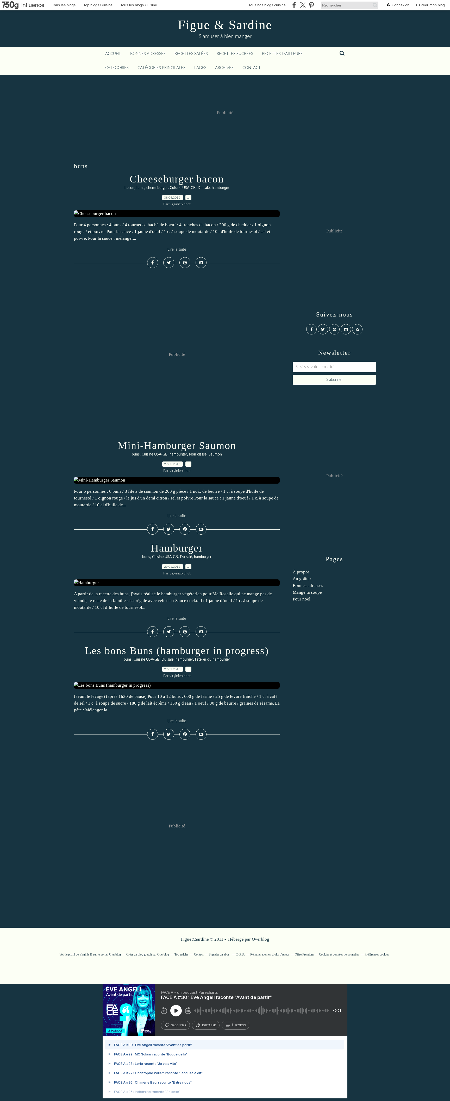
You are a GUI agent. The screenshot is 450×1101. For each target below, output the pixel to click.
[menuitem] (113, 54)
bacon (129, 188)
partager (209, 1025)
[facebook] (294, 5)
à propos (239, 1025)
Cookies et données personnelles (339, 954)
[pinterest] (311, 5)
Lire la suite (176, 249)
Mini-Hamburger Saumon (177, 445)
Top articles (181, 954)
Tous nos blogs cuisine (267, 5)
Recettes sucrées (235, 54)
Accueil (113, 54)
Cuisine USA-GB (183, 188)
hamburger (220, 188)
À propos (301, 572)
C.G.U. (240, 954)
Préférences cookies (377, 954)
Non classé (198, 454)
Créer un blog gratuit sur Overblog (147, 954)
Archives (224, 68)
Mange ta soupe (307, 592)
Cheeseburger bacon (177, 179)
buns (140, 188)
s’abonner (178, 1025)
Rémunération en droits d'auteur (269, 954)
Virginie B (85, 954)
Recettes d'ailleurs (282, 54)
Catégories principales (161, 68)
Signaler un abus (219, 954)
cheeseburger (157, 188)
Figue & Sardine (225, 24)
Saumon (215, 454)
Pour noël (301, 599)
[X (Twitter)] (302, 5)
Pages (200, 68)
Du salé (204, 188)
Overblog (260, 939)
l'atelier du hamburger (212, 659)
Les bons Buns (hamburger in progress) (177, 650)
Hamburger (177, 548)
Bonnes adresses (148, 54)
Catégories (117, 68)
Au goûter (302, 578)
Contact (251, 68)
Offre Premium (304, 954)
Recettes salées (191, 54)
